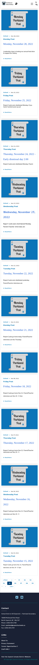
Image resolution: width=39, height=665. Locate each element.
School (5, 36)
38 (27, 583)
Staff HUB (4, 649)
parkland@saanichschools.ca (15, 625)
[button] (36, 2)
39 (33, 583)
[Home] (9, 3)
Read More (8, 58)
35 (10, 583)
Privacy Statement (7, 643)
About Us (4, 640)
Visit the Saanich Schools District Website (16, 657)
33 (31, 580)
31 (19, 580)
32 (25, 580)
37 (21, 583)
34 (4, 583)
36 (16, 583)
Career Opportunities (8, 646)
